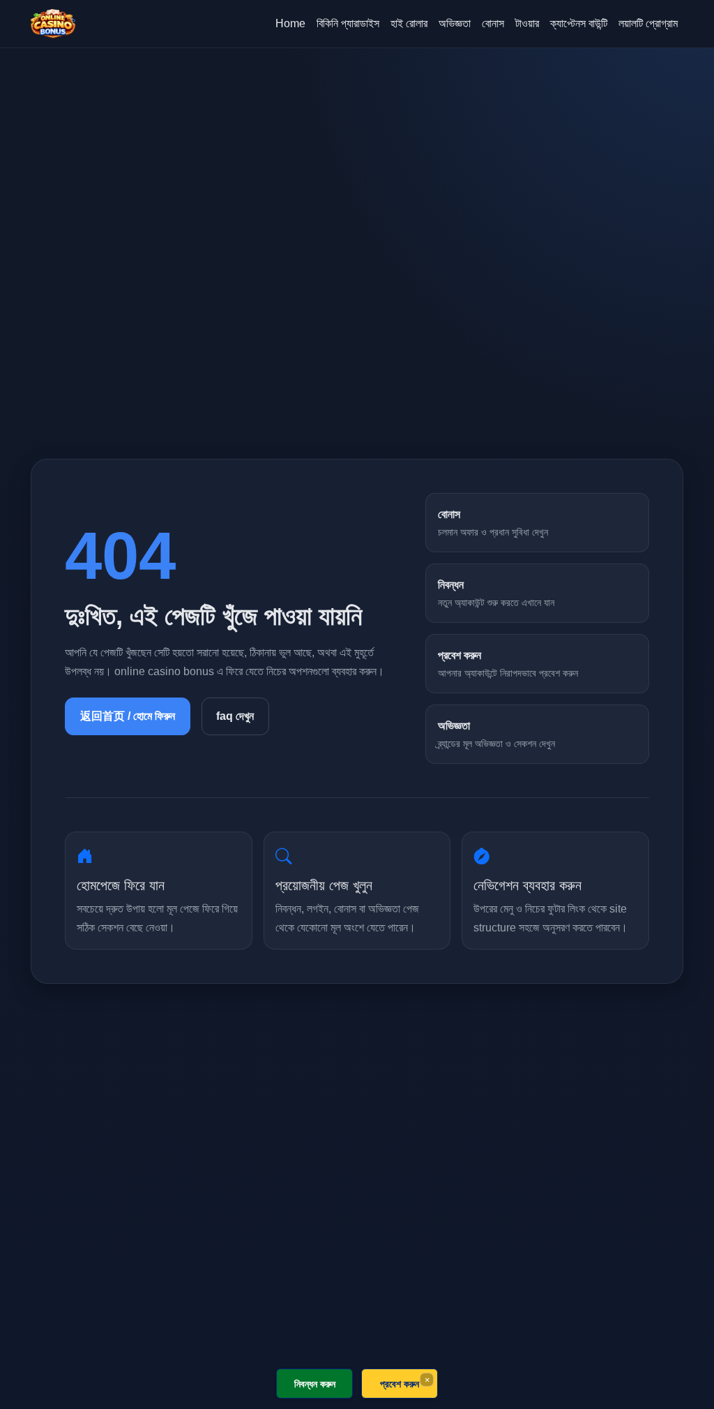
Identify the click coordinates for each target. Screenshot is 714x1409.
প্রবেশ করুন (399, 1383)
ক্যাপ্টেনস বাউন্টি (578, 23)
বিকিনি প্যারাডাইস (348, 23)
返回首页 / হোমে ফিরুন (127, 716)
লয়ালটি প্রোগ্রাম (648, 23)
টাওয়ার (527, 23)
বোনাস (493, 23)
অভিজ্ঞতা (455, 23)
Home (290, 23)
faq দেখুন (235, 716)
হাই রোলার (408, 23)
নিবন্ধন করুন (314, 1383)
